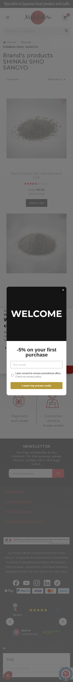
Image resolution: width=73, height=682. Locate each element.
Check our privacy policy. (28, 376)
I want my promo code (36, 385)
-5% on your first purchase (36, 352)
